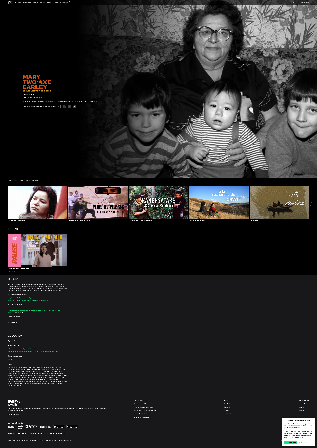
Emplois (301, 410)
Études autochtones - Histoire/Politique (20, 351)
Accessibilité (12, 440)
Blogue (226, 400)
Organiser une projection (141, 417)
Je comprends (290, 442)
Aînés (9, 313)
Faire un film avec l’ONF (141, 414)
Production (227, 414)
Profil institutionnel (23, 440)
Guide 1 (10, 359)
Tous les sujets (18, 313)
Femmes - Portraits (54, 310)
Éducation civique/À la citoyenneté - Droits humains (23, 349)
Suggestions (12, 180)
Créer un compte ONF (140, 400)
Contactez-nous (304, 400)
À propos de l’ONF (13, 414)
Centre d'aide (303, 404)
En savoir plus (303, 442)
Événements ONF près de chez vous (145, 410)
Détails (27, 180)
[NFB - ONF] (10, 2)
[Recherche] (293, 2)
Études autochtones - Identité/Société (46, 351)
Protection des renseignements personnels (59, 440)
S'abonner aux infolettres (141, 404)
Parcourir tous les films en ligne (143, 407)
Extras (20, 180)
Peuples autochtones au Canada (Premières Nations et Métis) (26, 310)
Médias (301, 407)
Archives (226, 410)
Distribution (227, 404)
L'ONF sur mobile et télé (15, 423)
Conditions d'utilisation (37, 440)
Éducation (35, 180)
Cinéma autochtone (14, 317)
